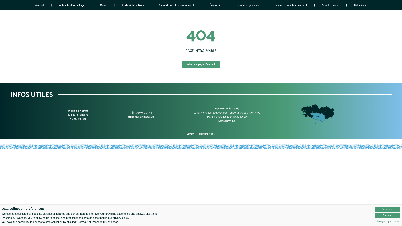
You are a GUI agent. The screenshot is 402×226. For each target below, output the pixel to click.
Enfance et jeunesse (247, 5)
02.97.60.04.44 (144, 112)
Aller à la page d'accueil (201, 64)
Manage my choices (387, 221)
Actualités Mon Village (72, 5)
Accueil (39, 5)
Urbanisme (360, 5)
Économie (215, 5)
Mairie (103, 5)
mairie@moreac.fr (144, 117)
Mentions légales (207, 134)
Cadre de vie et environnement (176, 5)
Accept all (387, 209)
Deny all (387, 215)
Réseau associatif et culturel (291, 5)
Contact (190, 134)
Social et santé (330, 5)
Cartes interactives (133, 5)
